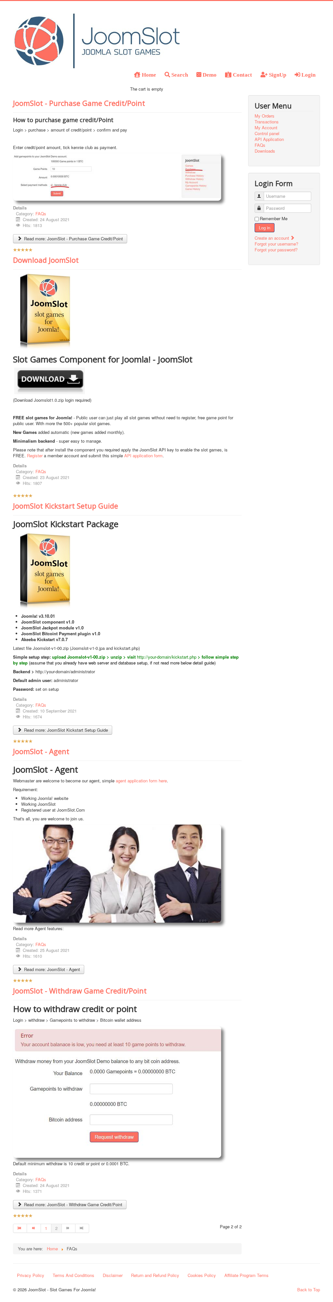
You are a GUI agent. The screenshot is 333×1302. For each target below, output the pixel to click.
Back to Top (308, 1289)
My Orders (264, 116)
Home (148, 74)
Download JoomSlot (46, 260)
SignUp (277, 74)
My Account (266, 128)
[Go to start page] (20, 1228)
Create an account (272, 238)
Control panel (267, 133)
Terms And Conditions (73, 1275)
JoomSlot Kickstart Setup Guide (65, 506)
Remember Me (273, 218)
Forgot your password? (276, 249)
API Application (269, 139)
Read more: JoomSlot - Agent (51, 969)
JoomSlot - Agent (41, 751)
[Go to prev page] (34, 1228)
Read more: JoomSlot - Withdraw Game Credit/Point (72, 1204)
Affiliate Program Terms (246, 1275)
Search (179, 74)
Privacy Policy (30, 1275)
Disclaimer (113, 1275)
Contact (242, 74)
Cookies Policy (202, 1275)
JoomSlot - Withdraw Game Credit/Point (80, 990)
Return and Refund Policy (155, 1275)
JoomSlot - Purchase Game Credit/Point (79, 103)
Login (307, 74)
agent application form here (141, 780)
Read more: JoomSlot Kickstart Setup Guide (65, 730)
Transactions (267, 122)
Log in (264, 227)
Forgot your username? (276, 244)
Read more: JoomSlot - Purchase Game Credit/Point (73, 238)
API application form (143, 455)
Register (35, 455)
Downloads (265, 151)
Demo (209, 74)
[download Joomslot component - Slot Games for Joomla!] (49, 380)
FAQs (40, 213)
